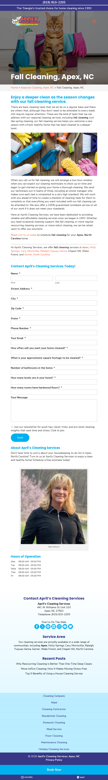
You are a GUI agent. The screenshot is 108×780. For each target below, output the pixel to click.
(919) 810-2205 (54, 2)
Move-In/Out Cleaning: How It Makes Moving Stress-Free (54, 668)
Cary (23, 251)
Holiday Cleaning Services (54, 749)
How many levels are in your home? (33, 377)
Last (57, 282)
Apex (85, 247)
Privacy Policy (54, 760)
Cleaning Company (54, 696)
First (13, 282)
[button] (94, 23)
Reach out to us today (23, 235)
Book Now (54, 770)
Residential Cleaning (54, 716)
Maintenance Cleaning (54, 742)
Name (15, 273)
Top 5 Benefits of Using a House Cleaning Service (54, 673)
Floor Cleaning (54, 735)
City (14, 298)
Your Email (18, 338)
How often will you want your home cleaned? (39, 348)
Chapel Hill (68, 649)
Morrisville (33, 251)
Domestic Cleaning (54, 722)
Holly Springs (56, 645)
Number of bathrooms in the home (33, 368)
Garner (36, 649)
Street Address (21, 288)
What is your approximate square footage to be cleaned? (47, 358)
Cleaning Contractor (54, 709)
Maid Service (54, 729)
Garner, (28, 254)
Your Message (19, 397)
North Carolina (41, 254)
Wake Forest (48, 649)
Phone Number (21, 328)
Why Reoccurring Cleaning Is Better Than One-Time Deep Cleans (54, 663)
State (15, 318)
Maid (54, 702)
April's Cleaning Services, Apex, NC (59, 756)
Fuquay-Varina (58, 251)
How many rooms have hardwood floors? (36, 387)
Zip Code (17, 308)
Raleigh (44, 251)
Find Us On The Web (54, 622)
